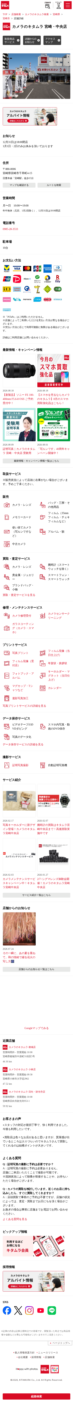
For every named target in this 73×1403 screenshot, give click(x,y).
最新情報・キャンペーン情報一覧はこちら (36, 461)
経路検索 (36, 1396)
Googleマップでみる (36, 1028)
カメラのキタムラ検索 (37, 14)
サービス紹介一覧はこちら (36, 895)
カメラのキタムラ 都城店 (22, 1047)
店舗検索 (47, 2)
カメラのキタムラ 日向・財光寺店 (27, 1091)
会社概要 (23, 1357)
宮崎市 (6, 18)
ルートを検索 (54, 185)
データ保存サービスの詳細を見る (23, 744)
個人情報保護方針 (25, 1352)
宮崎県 (56, 14)
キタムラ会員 (58, 3)
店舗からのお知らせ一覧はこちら (36, 969)
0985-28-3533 (10, 229)
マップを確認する (19, 185)
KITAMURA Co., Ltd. (29, 1380)
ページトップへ (61, 1342)
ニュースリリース (48, 1352)
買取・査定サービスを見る (19, 594)
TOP (5, 14)
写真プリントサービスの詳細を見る (24, 705)
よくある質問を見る (15, 1219)
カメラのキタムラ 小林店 (22, 1069)
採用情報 (36, 1357)
